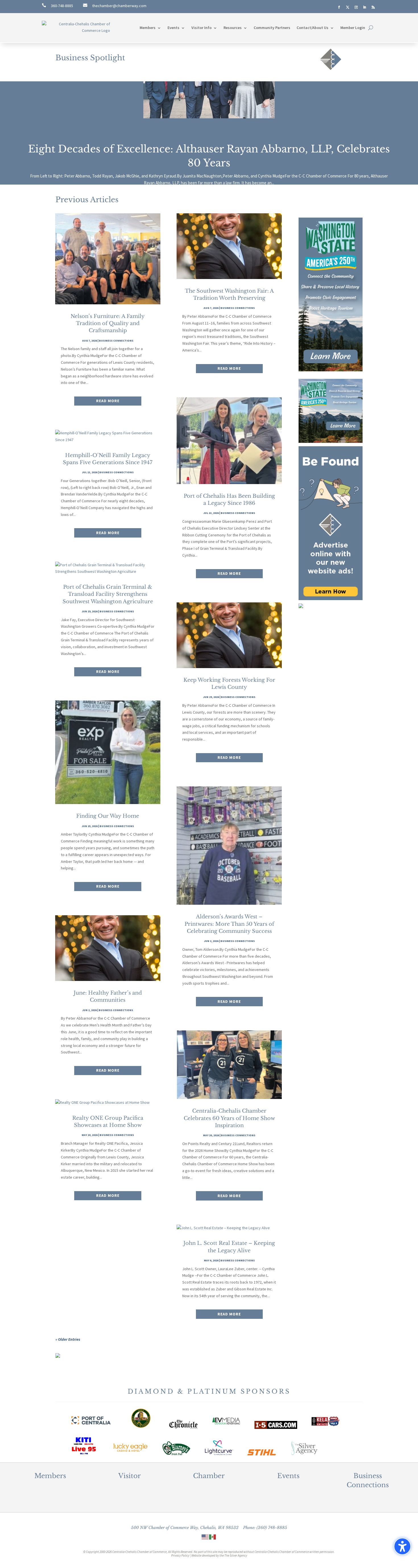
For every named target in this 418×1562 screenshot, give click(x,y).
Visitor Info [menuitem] (201, 27)
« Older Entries (67, 1339)
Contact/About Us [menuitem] (312, 27)
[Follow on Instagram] (356, 7)
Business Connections (116, 340)
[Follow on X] (347, 7)
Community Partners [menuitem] (272, 27)
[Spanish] (212, 1537)
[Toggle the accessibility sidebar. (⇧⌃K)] (402, 1546)
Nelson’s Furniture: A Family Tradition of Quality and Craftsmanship (108, 323)
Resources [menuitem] (233, 27)
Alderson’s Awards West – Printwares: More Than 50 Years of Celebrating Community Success (229, 924)
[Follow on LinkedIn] (364, 7)
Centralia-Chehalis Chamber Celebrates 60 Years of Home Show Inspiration (229, 1118)
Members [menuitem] (148, 27)
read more (107, 400)
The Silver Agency (235, 1555)
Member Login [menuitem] (352, 27)
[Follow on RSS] (373, 7)
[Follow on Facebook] (339, 7)
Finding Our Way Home (107, 816)
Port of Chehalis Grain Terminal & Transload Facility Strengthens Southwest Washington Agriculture (108, 594)
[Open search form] (370, 28)
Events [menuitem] (173, 27)
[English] (205, 1537)
